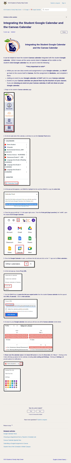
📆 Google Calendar (36, 9)
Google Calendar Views (10, 433)
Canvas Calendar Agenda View (12, 440)
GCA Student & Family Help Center (12, 9)
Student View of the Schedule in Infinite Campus (17, 446)
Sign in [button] (64, 3)
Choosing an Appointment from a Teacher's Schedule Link (20, 437)
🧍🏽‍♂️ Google (26, 9)
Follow (64, 32)
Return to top (7, 425)
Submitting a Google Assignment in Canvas (16, 443)
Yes (31, 411)
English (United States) (59, 459)
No (40, 411)
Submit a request (55, 3)
